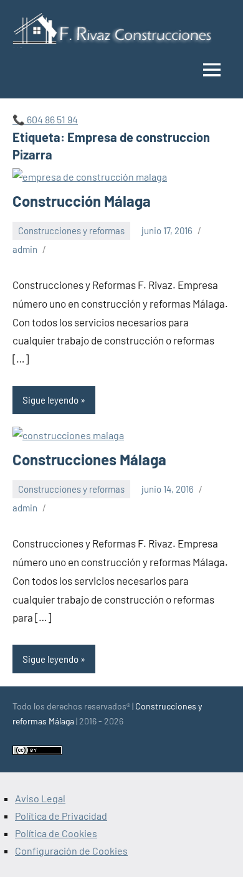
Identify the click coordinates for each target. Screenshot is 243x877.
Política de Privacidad (61, 816)
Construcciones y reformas (71, 230)
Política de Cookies (56, 833)
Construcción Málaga (81, 201)
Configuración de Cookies (71, 850)
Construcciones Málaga (89, 459)
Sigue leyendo (50, 399)
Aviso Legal (40, 798)
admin (24, 249)
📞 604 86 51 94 (45, 119)
